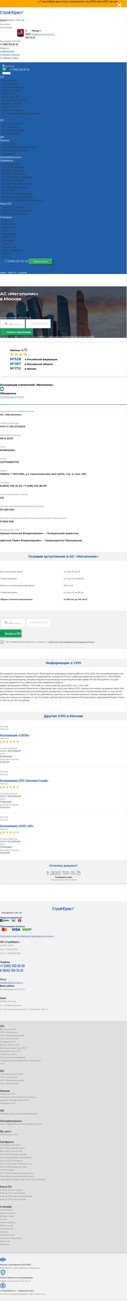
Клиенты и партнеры (10, 1238)
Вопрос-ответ (7, 1216)
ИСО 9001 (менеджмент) (12, 1148)
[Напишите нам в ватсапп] (4, 70)
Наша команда (7, 1222)
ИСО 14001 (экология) (11, 1151)
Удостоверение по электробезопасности (21, 1124)
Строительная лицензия (12, 1057)
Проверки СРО (8, 1042)
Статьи (3, 1219)
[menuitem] (2, 76)
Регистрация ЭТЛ (9, 1134)
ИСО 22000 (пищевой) (11, 1160)
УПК (2, 1063)
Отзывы (4, 1232)
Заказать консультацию (18, 332)
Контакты (9, 66)
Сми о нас (5, 1241)
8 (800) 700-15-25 (30, 34)
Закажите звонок (41, 261)
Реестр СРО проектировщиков (16, 1196)
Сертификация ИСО (10, 1145)
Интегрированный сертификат (16, 1157)
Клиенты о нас (7, 1235)
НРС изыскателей (9, 1083)
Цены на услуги (8, 1213)
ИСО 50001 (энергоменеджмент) (16, 1173)
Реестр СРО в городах (11, 1190)
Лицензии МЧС (8, 1094)
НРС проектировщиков (12, 1080)
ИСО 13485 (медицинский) (13, 1167)
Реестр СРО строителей (12, 1193)
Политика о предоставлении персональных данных (27, 936)
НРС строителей (8, 1077)
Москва (35, 30)
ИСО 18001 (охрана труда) (13, 1154)
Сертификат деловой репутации (16, 1176)
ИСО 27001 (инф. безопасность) (16, 1164)
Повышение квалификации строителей (20, 1060)
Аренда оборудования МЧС (14, 1100)
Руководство (7, 1228)
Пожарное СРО (8, 1103)
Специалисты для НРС (11, 1074)
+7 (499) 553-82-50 (9, 44)
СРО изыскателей (9, 1038)
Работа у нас (6, 1225)
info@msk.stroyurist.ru (43, 34)
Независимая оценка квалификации (18, 1113)
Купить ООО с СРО (10, 1045)
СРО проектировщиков (12, 1035)
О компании (6, 1210)
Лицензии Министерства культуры (18, 1097)
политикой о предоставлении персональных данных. (71, 337)
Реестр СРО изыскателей (13, 1199)
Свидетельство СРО (10, 1051)
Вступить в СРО (12, 633)
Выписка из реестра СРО (13, 1048)
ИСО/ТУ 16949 (7, 1170)
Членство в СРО (8, 1054)
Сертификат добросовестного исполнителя (23, 1179)
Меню (7, 73)
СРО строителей (8, 1032)
